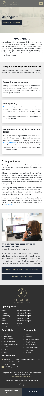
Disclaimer (9, 380)
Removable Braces (32, 339)
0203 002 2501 (10, 364)
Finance (28, 353)
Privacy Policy (33, 380)
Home (6, 334)
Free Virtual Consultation (8, 338)
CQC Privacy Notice (21, 380)
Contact (7, 349)
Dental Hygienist (31, 345)
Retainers (29, 337)
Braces (28, 334)
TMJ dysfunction (9, 142)
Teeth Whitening (32, 347)
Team (6, 347)
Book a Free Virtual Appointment (11, 392)
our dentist (9, 204)
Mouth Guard (30, 342)
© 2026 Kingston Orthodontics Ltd (22, 376)
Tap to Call (33, 392)
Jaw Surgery (30, 350)
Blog (5, 352)
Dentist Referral (9, 341)
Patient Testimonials (11, 344)
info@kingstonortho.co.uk (14, 367)
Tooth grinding (9, 107)
